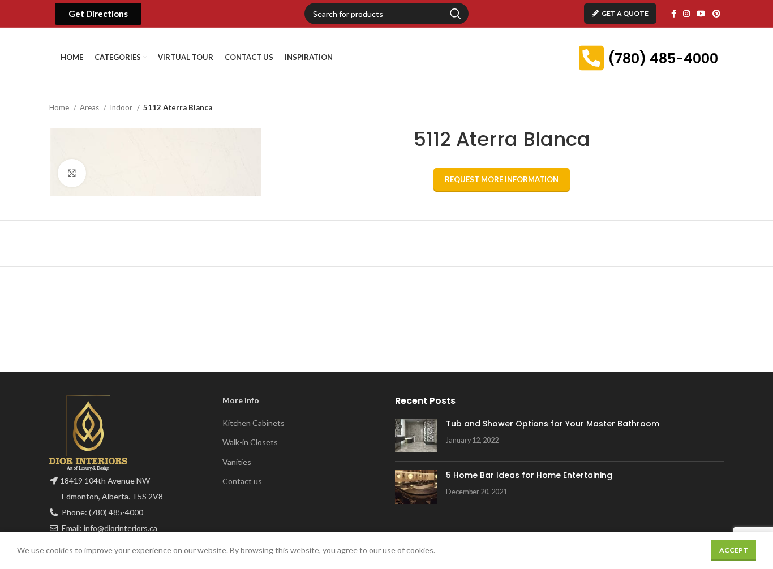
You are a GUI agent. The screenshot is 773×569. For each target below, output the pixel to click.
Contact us (242, 481)
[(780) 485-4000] (591, 58)
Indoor (122, 107)
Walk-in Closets (250, 442)
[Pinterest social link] (716, 13)
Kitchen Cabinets (253, 423)
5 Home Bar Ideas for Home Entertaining (529, 475)
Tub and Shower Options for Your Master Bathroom (552, 423)
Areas (90, 107)
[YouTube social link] (701, 13)
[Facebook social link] (674, 13)
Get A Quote (625, 13)
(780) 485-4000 (663, 58)
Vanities (236, 462)
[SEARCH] (456, 13)
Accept (733, 550)
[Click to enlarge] (72, 173)
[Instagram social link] (686, 13)
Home (60, 107)
